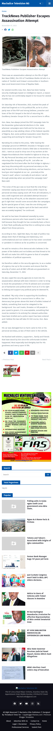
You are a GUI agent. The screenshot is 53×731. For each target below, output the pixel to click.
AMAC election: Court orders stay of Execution (38, 668)
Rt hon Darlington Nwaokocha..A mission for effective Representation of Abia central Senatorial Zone (38, 617)
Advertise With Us (21, 721)
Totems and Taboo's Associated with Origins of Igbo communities (39, 540)
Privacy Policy (35, 724)
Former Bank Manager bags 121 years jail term (37, 557)
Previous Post (8, 360)
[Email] (32, 353)
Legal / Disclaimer (19, 724)
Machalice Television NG (15, 3)
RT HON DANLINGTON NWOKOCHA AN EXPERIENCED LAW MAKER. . (38, 634)
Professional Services (20, 727)
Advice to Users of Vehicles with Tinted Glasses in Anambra (36, 596)
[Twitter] (9, 30)
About (8, 721)
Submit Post (36, 727)
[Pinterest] (27, 353)
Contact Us (35, 721)
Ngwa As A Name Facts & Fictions (38, 520)
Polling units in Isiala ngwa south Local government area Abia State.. (37, 505)
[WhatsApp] (13, 30)
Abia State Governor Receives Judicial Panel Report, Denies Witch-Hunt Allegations (39, 653)
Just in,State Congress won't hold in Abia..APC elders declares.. (37, 577)
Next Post (46, 360)
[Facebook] (5, 30)
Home (4, 11)
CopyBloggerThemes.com (32, 715)
